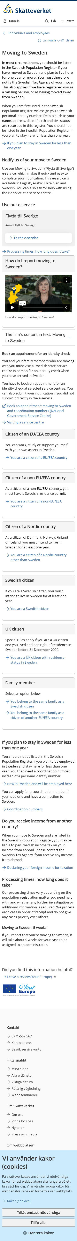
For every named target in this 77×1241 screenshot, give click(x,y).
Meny (70, 20)
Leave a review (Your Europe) (29, 977)
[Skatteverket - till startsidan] (27, 8)
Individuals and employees (29, 33)
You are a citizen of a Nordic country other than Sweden (38, 557)
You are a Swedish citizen (29, 608)
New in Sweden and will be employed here (39, 784)
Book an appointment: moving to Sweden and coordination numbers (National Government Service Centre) (39, 411)
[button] (50, 21)
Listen (70, 40)
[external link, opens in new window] (19, 990)
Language (49, 40)
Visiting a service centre (25, 422)
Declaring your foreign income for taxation (40, 867)
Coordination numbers (25, 809)
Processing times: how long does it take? (38, 251)
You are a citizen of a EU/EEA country (38, 457)
